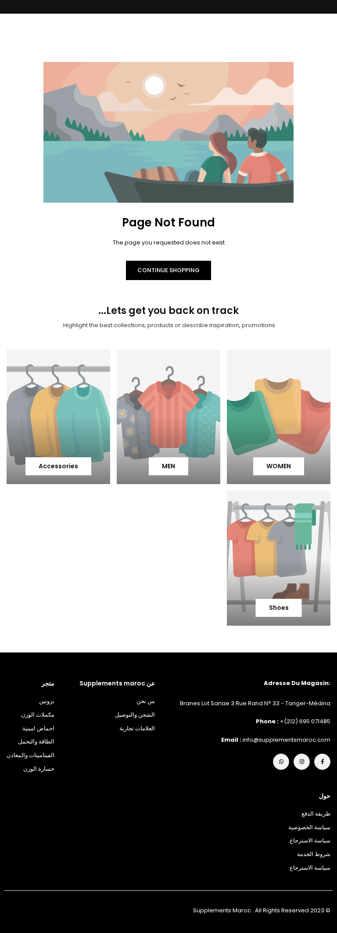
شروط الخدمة (313, 854)
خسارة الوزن (38, 769)
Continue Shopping (168, 270)
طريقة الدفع (315, 813)
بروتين (46, 701)
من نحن (145, 701)
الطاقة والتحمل (36, 741)
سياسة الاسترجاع (310, 840)
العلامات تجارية (137, 728)
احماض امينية (38, 728)
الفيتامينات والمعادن (30, 755)
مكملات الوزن (37, 715)
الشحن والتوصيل (135, 715)
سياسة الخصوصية (309, 827)
